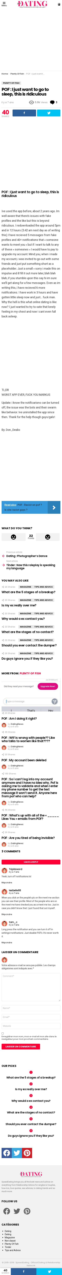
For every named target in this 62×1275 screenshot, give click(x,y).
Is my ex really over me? (19, 605)
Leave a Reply (31, 862)
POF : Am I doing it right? (19, 718)
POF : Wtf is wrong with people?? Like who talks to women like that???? (28, 739)
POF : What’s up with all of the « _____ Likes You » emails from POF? (30, 817)
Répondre (7, 882)
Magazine (25, 586)
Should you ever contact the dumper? (29, 645)
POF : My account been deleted (24, 760)
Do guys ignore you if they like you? (27, 658)
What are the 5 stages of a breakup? (28, 592)
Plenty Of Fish (30, 673)
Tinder (8, 1247)
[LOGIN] (59, 4)
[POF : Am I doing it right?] (31, 695)
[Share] (23, 1271)
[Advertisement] (31, 40)
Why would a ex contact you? (23, 619)
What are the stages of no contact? (28, 632)
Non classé (10, 1240)
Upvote (14, 537)
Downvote (48, 537)
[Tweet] (49, 1271)
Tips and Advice (43, 586)
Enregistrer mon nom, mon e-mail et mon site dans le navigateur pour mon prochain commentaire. (29, 1037)
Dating (8, 1231)
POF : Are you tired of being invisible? (28, 838)
